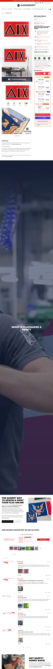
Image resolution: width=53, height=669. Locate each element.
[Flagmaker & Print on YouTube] (40, 2)
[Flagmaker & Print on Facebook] (35, 2)
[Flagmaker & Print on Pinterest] (37, 2)
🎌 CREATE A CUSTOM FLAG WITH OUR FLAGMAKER (42, 124)
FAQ (48, 49)
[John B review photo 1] (20, 640)
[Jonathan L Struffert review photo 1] (20, 571)
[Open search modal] (2, 9)
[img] (20, 561)
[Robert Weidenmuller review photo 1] (20, 588)
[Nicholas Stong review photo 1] (20, 622)
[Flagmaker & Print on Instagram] (36, 2)
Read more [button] (20, 567)
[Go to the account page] (48, 9)
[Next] (43, 1)
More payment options (43, 121)
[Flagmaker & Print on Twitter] (39, 2)
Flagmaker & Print (38, 17)
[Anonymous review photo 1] (20, 605)
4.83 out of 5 (12, 538)
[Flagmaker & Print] (26, 5)
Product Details (15, 144)
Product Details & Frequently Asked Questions (42, 33)
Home (3, 13)
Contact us (46, 46)
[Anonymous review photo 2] (25, 605)
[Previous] (10, 1)
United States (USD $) (47, 2)
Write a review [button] (43, 539)
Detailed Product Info (40, 25)
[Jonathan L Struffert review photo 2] (25, 571)
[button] (36, 23)
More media (17, 135)
